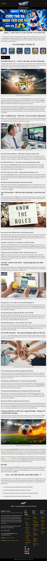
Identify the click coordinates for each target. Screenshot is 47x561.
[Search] (45, 3)
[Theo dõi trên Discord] (28, 553)
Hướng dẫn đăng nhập (35, 540)
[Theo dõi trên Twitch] (27, 553)
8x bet (10, 540)
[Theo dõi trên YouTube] (27, 551)
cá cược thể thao (8, 458)
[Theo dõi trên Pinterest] (25, 551)
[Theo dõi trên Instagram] (25, 547)
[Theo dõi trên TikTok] (27, 547)
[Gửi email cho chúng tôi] (27, 549)
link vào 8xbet (16, 540)
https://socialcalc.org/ (9, 537)
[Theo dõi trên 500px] (25, 553)
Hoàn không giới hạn (36, 530)
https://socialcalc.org (25, 559)
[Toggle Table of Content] (7, 57)
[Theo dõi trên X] (28, 547)
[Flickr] (28, 551)
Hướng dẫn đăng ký (35, 535)
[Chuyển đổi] (2, 487)
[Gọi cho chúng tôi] (28, 549)
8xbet (7, 540)
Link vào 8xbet (4, 335)
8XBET (2, 515)
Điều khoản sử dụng (28, 524)
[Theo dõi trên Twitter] (25, 549)
